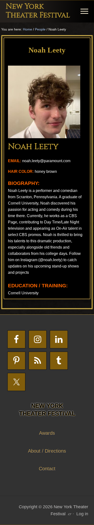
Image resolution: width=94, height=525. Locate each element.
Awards (47, 433)
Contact (47, 468)
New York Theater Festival (38, 11)
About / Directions (47, 451)
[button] (84, 11)
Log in (82, 513)
